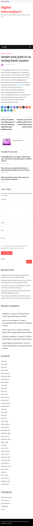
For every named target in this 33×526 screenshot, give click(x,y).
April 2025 (4, 391)
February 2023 (5, 451)
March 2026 (4, 370)
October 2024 (5, 406)
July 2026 (4, 361)
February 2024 (5, 424)
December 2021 (5, 481)
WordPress (4, 523)
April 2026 (4, 367)
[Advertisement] (16, 33)
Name (3, 222)
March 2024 (4, 421)
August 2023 (4, 442)
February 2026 (5, 373)
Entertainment (5, 500)
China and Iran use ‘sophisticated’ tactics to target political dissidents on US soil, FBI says (15, 169)
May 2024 (4, 415)
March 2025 (4, 394)
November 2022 (5, 460)
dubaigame (5, 314)
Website (3, 238)
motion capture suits (8, 330)
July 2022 (4, 472)
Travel (3, 509)
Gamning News (5, 503)
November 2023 (5, 433)
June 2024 (4, 412)
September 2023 (6, 439)
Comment (4, 199)
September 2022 (6, 466)
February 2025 (5, 397)
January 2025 (5, 400)
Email (3, 230)
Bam (10, 523)
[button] (2, 107)
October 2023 (5, 436)
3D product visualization (9, 336)
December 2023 (5, 430)
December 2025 (5, 376)
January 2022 (5, 478)
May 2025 (4, 388)
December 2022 (5, 457)
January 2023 (5, 454)
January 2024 (5, 427)
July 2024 (4, 409)
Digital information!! (11, 9)
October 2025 (5, 379)
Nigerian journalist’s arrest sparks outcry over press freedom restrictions (15, 178)
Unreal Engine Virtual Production (12, 343)
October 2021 (5, 484)
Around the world (6, 53)
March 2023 (4, 448)
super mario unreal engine (10, 320)
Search (3, 259)
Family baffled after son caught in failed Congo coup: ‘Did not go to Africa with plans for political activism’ (16, 159)
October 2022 (5, 463)
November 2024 (5, 403)
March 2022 (4, 475)
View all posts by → (18, 140)
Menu (5, 47)
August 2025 (4, 382)
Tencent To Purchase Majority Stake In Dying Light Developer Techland (17, 323)
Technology (4, 506)
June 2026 (4, 364)
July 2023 (4, 445)
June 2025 (4, 385)
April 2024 (4, 418)
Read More (19, 85)
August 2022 (4, 469)
